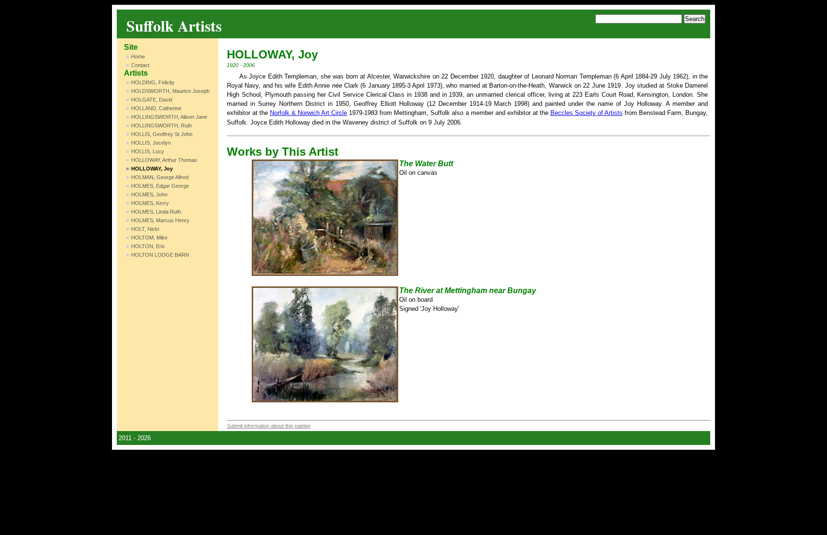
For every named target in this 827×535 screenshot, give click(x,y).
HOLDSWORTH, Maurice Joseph (170, 91)
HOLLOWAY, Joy (152, 168)
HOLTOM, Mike (149, 237)
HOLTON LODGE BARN (160, 255)
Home (138, 56)
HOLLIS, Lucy (147, 151)
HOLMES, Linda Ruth (156, 212)
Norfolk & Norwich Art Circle (308, 112)
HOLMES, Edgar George (160, 186)
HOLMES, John (149, 194)
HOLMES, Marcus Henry (160, 220)
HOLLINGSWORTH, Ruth (161, 125)
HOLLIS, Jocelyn (151, 143)
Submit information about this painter (269, 426)
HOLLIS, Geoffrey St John (161, 134)
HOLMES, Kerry (150, 203)
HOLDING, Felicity (153, 82)
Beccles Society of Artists (586, 112)
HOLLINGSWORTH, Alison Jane (169, 117)
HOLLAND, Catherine (156, 108)
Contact (140, 65)
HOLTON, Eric (148, 246)
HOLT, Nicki (145, 229)
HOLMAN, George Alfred (160, 177)
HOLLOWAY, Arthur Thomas (164, 160)
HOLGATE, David (151, 99)
